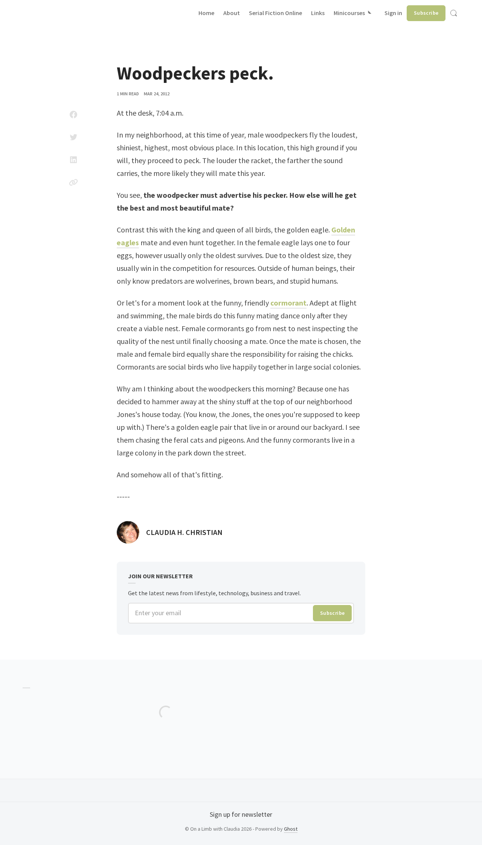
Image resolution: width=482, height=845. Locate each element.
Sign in (393, 13)
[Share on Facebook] (73, 114)
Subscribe (426, 12)
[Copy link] (73, 182)
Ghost (290, 828)
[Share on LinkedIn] (73, 159)
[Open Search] (453, 13)
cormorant (288, 302)
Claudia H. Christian (184, 532)
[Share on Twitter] (73, 137)
